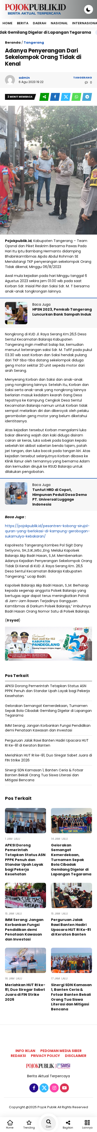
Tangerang (34, 42)
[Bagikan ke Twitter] (66, 97)
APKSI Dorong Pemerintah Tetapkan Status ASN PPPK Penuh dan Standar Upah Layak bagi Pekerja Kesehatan (47, 690)
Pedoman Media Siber (61, 1050)
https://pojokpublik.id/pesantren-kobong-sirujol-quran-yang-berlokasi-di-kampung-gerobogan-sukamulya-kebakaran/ (47, 531)
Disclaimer (75, 1055)
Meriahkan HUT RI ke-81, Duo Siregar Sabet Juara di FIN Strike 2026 (48, 758)
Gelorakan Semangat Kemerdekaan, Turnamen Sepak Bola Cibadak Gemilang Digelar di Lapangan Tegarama (48, 710)
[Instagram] (53, 1088)
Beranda (13, 42)
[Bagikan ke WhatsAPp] (76, 97)
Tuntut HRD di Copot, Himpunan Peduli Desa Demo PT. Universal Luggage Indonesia (59, 497)
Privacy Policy (45, 1055)
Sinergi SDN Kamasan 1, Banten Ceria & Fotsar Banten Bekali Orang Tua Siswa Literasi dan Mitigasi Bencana (44, 775)
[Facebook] (33, 1088)
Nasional (59, 23)
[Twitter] (43, 1088)
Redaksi (18, 1055)
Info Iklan (25, 1050)
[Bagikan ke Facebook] (55, 97)
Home (7, 23)
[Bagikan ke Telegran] (87, 97)
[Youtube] (64, 1088)
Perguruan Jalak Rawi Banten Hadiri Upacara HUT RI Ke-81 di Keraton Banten (47, 743)
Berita (22, 23)
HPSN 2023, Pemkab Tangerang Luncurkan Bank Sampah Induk (62, 312)
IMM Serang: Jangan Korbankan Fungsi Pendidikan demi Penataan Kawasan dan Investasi (48, 728)
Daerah (39, 23)
